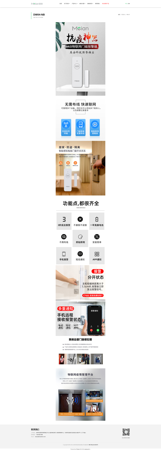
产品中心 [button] (74, 3)
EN (129, 3)
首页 (61, 3)
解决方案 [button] (82, 3)
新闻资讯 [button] (89, 3)
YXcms (77, 449)
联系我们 (97, 3)
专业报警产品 (105, 3)
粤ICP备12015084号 (93, 444)
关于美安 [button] (66, 3)
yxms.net (87, 449)
